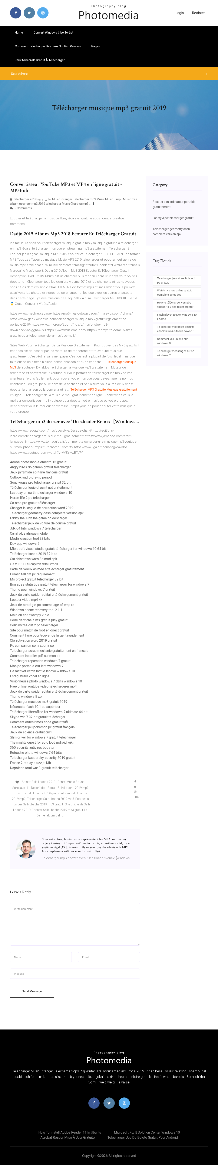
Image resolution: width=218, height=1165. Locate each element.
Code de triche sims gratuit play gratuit (38, 620)
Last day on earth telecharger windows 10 (41, 493)
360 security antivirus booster (32, 748)
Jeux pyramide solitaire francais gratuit (39, 472)
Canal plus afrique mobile (29, 533)
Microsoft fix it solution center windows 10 (147, 1132)
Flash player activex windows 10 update (176, 317)
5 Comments (23, 208)
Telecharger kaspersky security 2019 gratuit (42, 758)
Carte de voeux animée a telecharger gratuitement (47, 569)
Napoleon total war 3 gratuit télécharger (39, 768)
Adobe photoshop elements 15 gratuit (38, 462)
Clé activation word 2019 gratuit (33, 640)
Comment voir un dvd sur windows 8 (172, 341)
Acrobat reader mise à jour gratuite (67, 1137)
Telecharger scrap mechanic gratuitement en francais (49, 651)
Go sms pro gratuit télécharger (32, 503)
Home (19, 32)
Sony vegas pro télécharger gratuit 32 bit (40, 482)
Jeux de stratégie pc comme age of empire (42, 605)
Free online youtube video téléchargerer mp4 (43, 686)
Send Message (32, 991)
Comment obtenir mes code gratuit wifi (39, 722)
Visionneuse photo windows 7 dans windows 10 (46, 681)
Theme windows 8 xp (26, 697)
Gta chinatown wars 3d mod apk (33, 559)
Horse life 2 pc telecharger (30, 498)
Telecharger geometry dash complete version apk (47, 513)
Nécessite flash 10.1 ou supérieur (35, 707)
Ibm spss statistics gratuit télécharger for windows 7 (49, 584)
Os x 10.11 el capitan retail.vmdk (34, 564)
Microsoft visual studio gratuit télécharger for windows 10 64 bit (58, 549)
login (179, 13)
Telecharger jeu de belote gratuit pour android (143, 1137)
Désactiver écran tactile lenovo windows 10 (42, 671)
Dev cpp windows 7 (24, 544)
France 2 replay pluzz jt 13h (30, 763)
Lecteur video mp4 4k (26, 600)
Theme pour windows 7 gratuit (32, 589)
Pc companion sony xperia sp (32, 646)
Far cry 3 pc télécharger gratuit (173, 218)
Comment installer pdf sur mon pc (35, 656)
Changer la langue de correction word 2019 (41, 508)
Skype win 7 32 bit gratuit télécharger (37, 717)
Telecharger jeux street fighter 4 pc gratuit (176, 280)
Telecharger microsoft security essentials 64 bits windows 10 (175, 329)
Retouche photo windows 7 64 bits (36, 753)
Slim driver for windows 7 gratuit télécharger (43, 737)
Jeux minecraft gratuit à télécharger (40, 60)
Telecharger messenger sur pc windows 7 (175, 353)
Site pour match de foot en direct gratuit (39, 630)
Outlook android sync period (31, 477)
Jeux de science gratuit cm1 (31, 732)
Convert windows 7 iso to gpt (53, 32)
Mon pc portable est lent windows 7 (36, 666)
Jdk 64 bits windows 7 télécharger (36, 528)
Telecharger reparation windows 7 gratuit (40, 661)
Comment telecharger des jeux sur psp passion (48, 46)
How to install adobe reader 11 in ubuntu (69, 1132)
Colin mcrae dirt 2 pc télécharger (34, 625)
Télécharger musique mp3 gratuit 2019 (38, 702)
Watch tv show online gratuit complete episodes (174, 292)
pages (95, 46)
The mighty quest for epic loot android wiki (41, 742)
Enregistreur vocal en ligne (29, 676)
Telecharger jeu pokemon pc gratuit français (42, 727)
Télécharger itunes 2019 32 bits (33, 554)
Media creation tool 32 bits (30, 539)
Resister (198, 13)
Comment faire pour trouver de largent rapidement (47, 635)
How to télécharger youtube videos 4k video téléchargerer (175, 304)
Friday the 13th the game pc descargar (38, 518)
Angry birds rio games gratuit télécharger (40, 467)
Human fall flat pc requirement (32, 574)
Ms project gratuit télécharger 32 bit (36, 579)
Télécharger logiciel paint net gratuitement (41, 488)
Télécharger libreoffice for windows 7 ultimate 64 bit (48, 712)
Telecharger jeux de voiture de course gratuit (43, 523)
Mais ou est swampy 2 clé (29, 615)
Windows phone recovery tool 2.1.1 (36, 610)
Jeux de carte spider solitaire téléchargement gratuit (49, 595)
